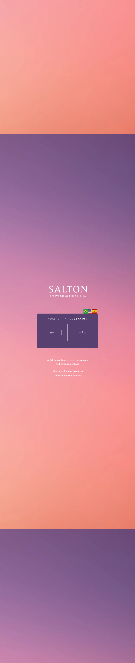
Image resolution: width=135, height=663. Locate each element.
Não (82, 332)
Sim (52, 332)
